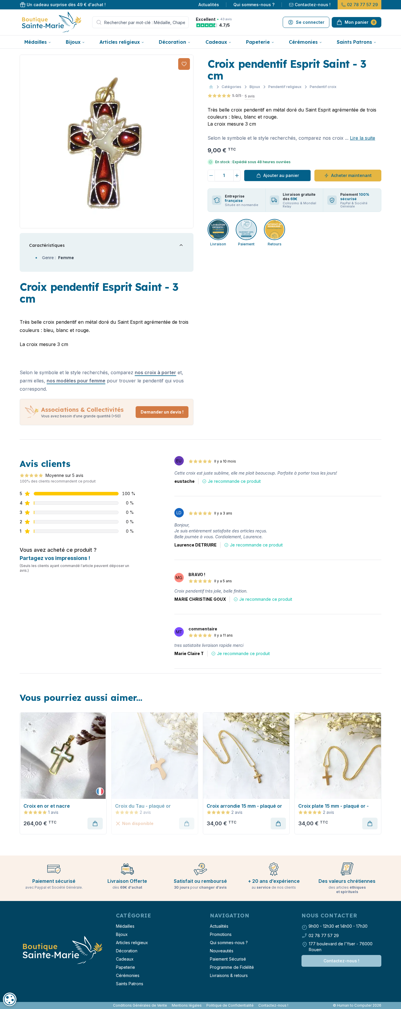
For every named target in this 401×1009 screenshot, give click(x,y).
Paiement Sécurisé (228, 958)
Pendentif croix (323, 87)
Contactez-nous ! (313, 4)
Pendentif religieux (284, 87)
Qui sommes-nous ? (253, 4)
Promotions (221, 934)
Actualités (208, 4)
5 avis (250, 96)
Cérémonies (303, 42)
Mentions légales (187, 1005)
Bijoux (73, 42)
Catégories (231, 87)
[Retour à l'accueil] (62, 950)
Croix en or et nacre (46, 806)
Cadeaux (216, 42)
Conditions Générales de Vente (140, 1005)
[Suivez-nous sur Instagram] (23, 1005)
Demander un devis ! (162, 411)
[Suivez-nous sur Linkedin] (25, 1005)
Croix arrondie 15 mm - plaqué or (244, 806)
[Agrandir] (106, 141)
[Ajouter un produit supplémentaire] (237, 175)
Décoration (172, 42)
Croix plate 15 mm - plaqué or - (333, 806)
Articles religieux (120, 42)
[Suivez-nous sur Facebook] (21, 1005)
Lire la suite (362, 138)
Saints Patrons (354, 42)
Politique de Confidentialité (230, 1005)
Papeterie (258, 42)
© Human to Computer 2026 (357, 1005)
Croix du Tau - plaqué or (143, 806)
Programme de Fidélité (232, 967)
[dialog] (9, 999)
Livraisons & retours (229, 975)
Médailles (35, 42)
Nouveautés (221, 950)
